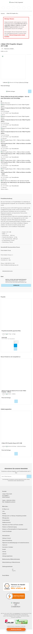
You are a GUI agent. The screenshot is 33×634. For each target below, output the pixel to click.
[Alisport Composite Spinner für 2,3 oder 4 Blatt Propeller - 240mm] (16, 130)
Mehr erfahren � (18, 588)
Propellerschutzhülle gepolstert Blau (11, 330)
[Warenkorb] (23, 7)
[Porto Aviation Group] (28, 44)
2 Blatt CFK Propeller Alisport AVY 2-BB (12, 443)
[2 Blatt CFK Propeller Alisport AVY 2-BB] (16, 426)
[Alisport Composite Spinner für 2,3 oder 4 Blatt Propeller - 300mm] (16, 106)
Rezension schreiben (9, 48)
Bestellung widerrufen (16, 629)
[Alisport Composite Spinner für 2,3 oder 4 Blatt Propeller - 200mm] (16, 118)
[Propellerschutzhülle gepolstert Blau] (16, 314)
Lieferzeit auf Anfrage (23, 82)
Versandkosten (15, 113)
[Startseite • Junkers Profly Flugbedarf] (16, 2)
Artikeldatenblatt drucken (7, 271)
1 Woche (13, 393)
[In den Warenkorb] (15, 345)
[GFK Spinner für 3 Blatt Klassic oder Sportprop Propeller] (15, 180)
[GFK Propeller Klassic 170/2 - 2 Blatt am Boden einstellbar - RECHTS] (16, 141)
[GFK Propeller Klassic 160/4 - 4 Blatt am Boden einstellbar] (15, 160)
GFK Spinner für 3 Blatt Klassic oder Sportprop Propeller (15, 182)
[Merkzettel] (18, 7)
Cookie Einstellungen (7, 531)
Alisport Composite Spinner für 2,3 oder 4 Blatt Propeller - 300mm (14, 391)
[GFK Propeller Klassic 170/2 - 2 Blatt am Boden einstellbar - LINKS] (16, 170)
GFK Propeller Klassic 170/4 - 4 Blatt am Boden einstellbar (16, 153)
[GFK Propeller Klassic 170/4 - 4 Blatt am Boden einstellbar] (15, 152)
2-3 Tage (13, 334)
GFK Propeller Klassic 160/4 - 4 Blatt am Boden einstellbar (16, 162)
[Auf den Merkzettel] (29, 91)
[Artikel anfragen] (10, 91)
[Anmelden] (13, 7)
